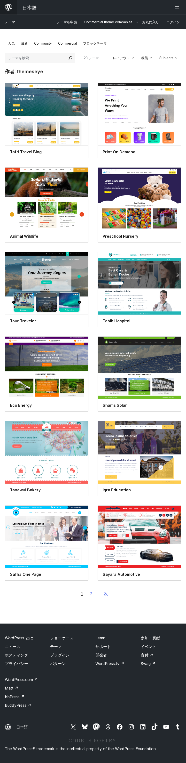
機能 (144, 58)
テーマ (10, 22)
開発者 (101, 655)
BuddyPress (18, 705)
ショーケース (61, 637)
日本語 (22, 727)
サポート (103, 646)
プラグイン (60, 655)
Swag (148, 663)
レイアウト (121, 58)
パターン (58, 663)
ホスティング (16, 655)
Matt (11, 688)
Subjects (166, 58)
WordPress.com (21, 679)
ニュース (12, 646)
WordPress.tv (109, 663)
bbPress (14, 696)
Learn (100, 637)
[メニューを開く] (178, 7)
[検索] (70, 58)
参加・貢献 (150, 637)
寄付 (147, 655)
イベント (148, 646)
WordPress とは (19, 637)
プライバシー (16, 663)
